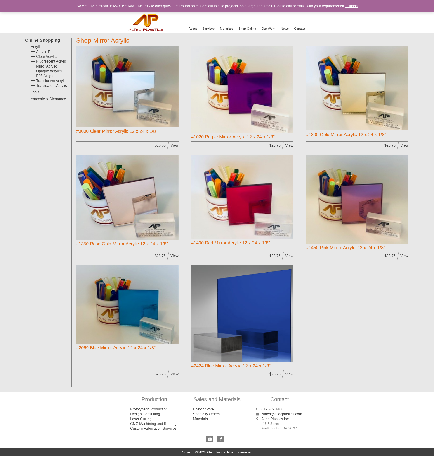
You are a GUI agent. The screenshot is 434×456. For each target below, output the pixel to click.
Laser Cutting (141, 419)
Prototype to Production (149, 409)
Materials (226, 28)
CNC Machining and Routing (153, 424)
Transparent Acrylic (51, 85)
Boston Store (203, 409)
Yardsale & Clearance (48, 99)
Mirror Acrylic (46, 66)
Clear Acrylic (46, 56)
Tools (35, 92)
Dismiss (351, 6)
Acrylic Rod (45, 52)
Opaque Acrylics (49, 71)
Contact (299, 28)
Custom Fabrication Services (153, 428)
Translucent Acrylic (51, 81)
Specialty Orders (206, 414)
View (174, 145)
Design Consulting (145, 414)
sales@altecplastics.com (282, 414)
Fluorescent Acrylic (51, 61)
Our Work (268, 28)
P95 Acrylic (45, 76)
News (285, 28)
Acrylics (37, 47)
